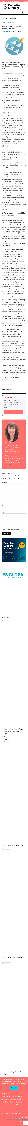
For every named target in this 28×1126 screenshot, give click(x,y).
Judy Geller (8, 31)
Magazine (4, 1099)
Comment (4, 482)
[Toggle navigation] (22, 12)
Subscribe (14, 1088)
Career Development (8, 22)
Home (3, 1096)
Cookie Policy (5, 1105)
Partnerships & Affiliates (16, 1099)
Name (3, 505)
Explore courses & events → (13, 412)
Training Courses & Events (14, 1096)
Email (3, 512)
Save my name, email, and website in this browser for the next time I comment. (12, 528)
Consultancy (5, 1102)
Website (4, 519)
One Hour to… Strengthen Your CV (14, 845)
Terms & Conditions (16, 1102)
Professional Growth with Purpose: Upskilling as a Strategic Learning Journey (14, 731)
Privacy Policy (15, 1105)
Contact (3, 1108)
